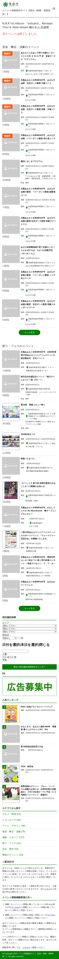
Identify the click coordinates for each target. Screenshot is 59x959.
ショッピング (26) (11, 819)
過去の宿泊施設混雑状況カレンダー (29, 666)
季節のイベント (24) (12, 854)
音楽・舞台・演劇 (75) (13, 831)
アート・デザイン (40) (13, 825)
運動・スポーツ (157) (13, 837)
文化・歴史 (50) (10, 848)
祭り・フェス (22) (11, 843)
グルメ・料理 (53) (11, 814)
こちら (47, 889)
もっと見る (29, 332)
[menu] (54, 8)
